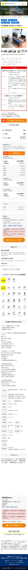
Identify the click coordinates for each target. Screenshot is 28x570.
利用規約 (21, 560)
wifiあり (20, 58)
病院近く (14, 64)
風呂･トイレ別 (11, 60)
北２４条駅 (17, 398)
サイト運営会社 (19, 562)
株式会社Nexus (6, 218)
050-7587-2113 (15, 225)
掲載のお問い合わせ (14, 564)
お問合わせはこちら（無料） (14, 240)
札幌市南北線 (11, 394)
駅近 (7, 58)
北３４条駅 (17, 396)
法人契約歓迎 (11, 62)
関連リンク (7, 560)
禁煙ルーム (17, 60)
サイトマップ (14, 560)
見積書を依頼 (16, 153)
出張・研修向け (18, 62)
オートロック (4, 60)
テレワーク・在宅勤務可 (6, 64)
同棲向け (3, 58)
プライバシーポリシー (10, 562)
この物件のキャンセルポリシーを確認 (10, 269)
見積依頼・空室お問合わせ (16, 120)
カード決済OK (4, 62)
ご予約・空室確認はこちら (15, 525)
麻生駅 (16, 394)
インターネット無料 (13, 58)
